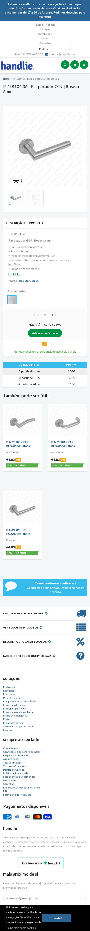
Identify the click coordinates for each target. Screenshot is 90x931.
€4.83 (10, 459)
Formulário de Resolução (17, 794)
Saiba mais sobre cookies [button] (21, 928)
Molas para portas (13, 722)
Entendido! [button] (57, 918)
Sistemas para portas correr (18, 726)
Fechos (7, 719)
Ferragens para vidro (14, 708)
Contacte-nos (10, 748)
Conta (45, 38)
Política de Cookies (13, 769)
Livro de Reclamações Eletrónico (21, 787)
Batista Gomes (29, 280)
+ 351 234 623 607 (30, 54)
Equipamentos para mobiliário (19, 701)
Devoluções (45, 33)
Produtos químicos (13, 697)
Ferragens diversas (14, 705)
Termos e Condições (14, 766)
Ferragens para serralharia (18, 712)
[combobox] (45, 49)
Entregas (45, 29)
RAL (5, 791)
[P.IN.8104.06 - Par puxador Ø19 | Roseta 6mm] (45, 148)
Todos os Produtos (45, 24)
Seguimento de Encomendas (19, 776)
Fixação (7, 729)
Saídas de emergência (15, 715)
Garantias (8, 783)
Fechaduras (10, 687)
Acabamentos (17, 291)
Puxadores (9, 694)
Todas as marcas (12, 762)
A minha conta (11, 758)
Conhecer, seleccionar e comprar (21, 751)
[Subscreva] (81, 898)
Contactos (45, 43)
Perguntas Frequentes (15, 755)
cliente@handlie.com (62, 54)
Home (6, 78)
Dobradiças (9, 690)
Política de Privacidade (15, 773)
